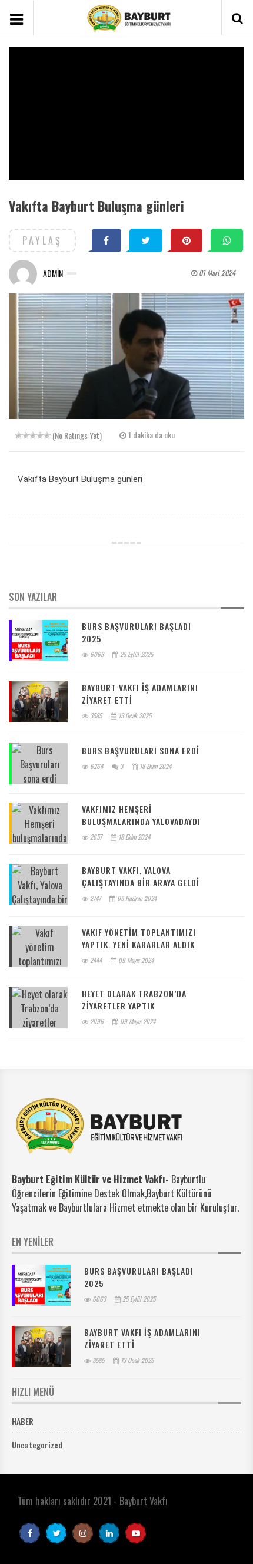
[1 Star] (18, 435)
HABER (23, 1421)
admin (53, 273)
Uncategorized (37, 1444)
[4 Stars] (40, 435)
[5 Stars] (47, 435)
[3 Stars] (32, 435)
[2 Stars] (25, 435)
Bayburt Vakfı (143, 1501)
